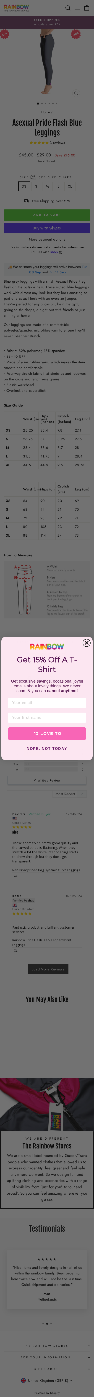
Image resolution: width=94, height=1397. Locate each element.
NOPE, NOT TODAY (47, 749)
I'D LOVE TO (47, 733)
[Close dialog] (86, 643)
